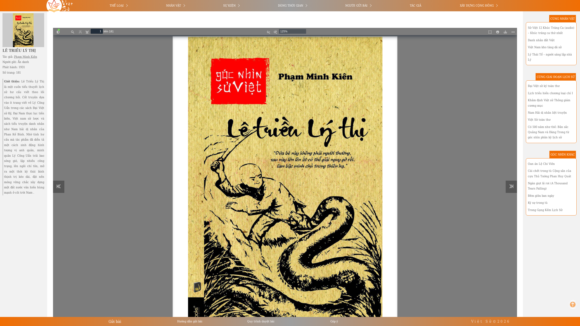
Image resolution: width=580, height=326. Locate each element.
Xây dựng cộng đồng (477, 5)
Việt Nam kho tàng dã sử (545, 47)
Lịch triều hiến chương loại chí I (550, 93)
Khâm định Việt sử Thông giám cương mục (549, 102)
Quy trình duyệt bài (260, 321)
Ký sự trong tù (538, 202)
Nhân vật (173, 5)
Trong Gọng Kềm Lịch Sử (545, 210)
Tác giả (415, 5)
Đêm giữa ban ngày (541, 195)
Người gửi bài (356, 5)
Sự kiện (229, 5)
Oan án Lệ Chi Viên (541, 163)
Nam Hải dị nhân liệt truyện (547, 112)
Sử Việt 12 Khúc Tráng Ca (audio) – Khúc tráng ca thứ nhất (551, 30)
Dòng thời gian (290, 5)
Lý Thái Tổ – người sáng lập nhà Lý (550, 57)
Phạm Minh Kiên (25, 56)
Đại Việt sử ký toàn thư (544, 86)
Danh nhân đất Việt (541, 40)
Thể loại (117, 5)
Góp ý (334, 321)
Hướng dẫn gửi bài (189, 321)
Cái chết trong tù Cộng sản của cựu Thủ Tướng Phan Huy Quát (549, 173)
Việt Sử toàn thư (539, 119)
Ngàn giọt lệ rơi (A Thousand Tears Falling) (548, 186)
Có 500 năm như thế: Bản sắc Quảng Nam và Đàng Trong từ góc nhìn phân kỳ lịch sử (548, 132)
